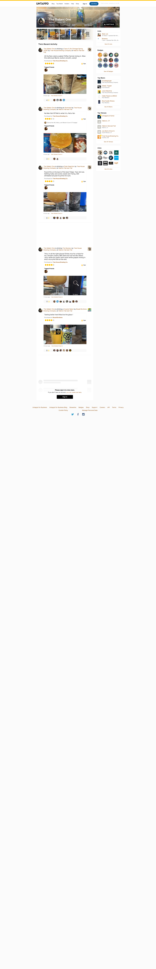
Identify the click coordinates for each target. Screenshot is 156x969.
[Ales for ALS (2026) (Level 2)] (116, 55)
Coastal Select (69, 309)
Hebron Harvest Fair (65, 109)
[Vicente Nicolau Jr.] (57, 159)
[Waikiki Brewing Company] (116, 163)
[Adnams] (116, 158)
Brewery (105, 38)
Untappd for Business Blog (58, 407)
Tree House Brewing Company (60, 50)
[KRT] (73, 301)
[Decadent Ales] (110, 152)
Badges (81, 407)
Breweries (73, 407)
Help (72, 3)
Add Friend (110, 24)
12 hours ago (47, 346)
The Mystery (67, 248)
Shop (77, 3)
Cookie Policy (63, 410)
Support (94, 407)
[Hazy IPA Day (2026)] (100, 55)
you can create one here (73, 392)
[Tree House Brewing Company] (100, 152)
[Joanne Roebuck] (61, 350)
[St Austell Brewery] (110, 158)
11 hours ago (47, 297)
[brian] (64, 218)
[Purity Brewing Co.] (105, 158)
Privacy (121, 407)
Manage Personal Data (89, 410)
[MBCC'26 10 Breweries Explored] (116, 65)
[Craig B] (57, 100)
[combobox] (110, 3)
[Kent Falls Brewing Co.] (105, 152)
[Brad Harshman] (64, 350)
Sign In (85, 4)
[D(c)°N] (70, 350)
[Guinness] (110, 163)
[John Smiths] (116, 152)
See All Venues (108, 142)
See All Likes (108, 169)
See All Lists (108, 44)
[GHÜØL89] (67, 301)
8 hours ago (47, 95)
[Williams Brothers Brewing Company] (100, 158)
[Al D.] (54, 218)
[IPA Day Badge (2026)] (105, 55)
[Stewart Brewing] (100, 163)
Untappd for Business (39, 407)
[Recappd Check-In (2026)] (100, 60)
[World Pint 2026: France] (116, 60)
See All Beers (108, 107)
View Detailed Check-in (56, 95)
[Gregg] (54, 100)
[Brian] (70, 301)
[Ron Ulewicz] (57, 350)
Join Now (94, 4)
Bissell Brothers (58, 317)
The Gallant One (49, 49)
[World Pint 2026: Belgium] (105, 65)
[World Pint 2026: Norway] (100, 65)
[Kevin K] (61, 100)
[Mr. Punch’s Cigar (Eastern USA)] (110, 60)
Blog (53, 3)
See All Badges (108, 71)
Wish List (105, 34)
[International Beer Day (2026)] (110, 55)
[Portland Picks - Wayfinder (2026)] (105, 60)
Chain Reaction (69, 166)
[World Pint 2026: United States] (110, 65)
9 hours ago (47, 154)
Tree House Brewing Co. (60, 61)
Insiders (67, 3)
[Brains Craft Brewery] (105, 163)
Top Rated (59, 3)
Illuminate (68, 108)
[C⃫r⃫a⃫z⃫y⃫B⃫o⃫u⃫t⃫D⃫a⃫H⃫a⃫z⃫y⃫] (64, 100)
